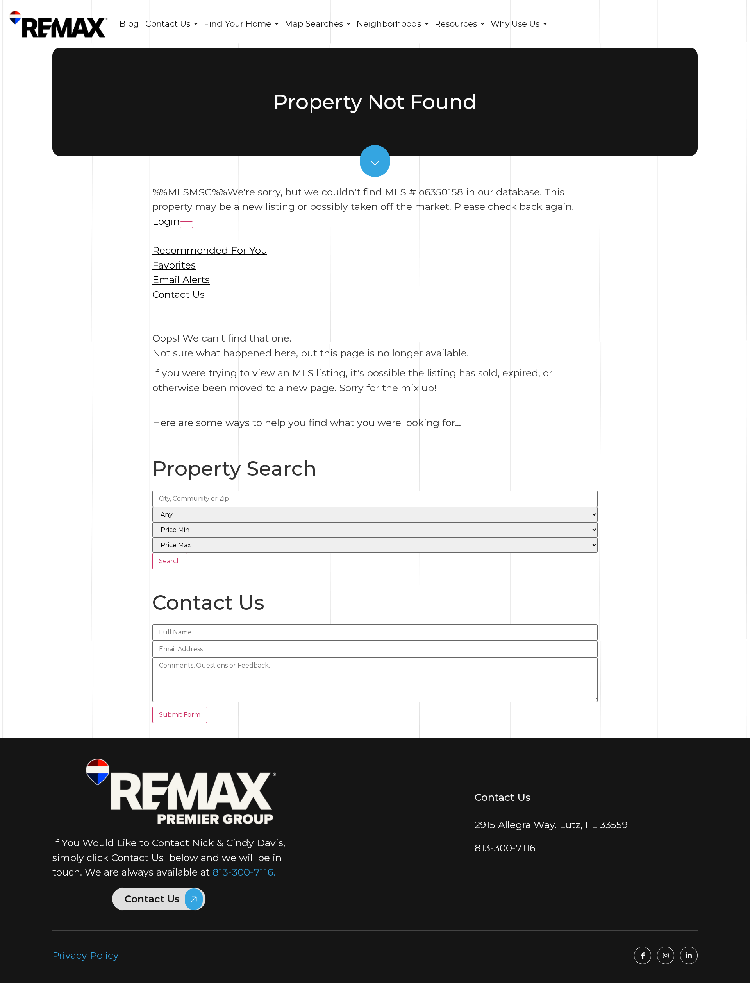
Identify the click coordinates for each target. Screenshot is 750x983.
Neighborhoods (389, 24)
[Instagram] (665, 955)
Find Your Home (237, 24)
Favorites (174, 265)
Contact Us (178, 294)
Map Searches (314, 24)
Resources (456, 24)
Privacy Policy (85, 955)
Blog (129, 24)
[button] (171, 24)
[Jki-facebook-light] (642, 955)
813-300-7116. (243, 872)
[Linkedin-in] (688, 955)
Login (166, 221)
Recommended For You (209, 250)
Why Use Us (515, 24)
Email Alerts (181, 279)
